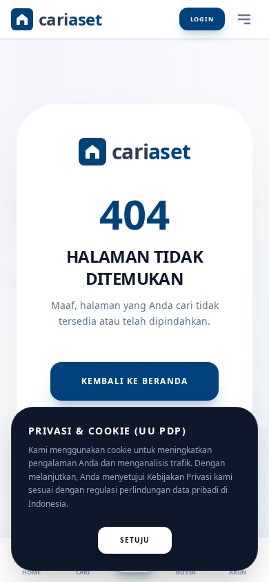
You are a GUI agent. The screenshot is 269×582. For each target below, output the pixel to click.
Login (202, 18)
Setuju (135, 540)
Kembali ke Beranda (134, 381)
